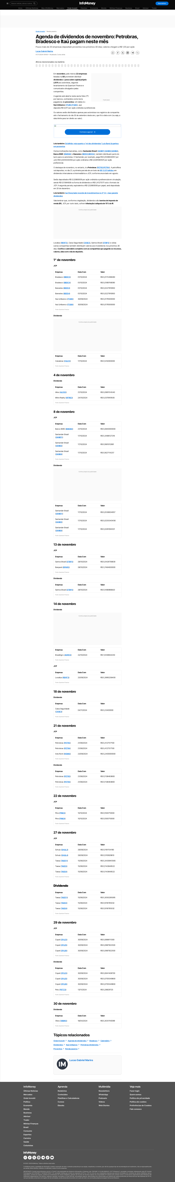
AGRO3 (68, 655)
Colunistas (28, 1145)
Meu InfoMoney (47, 8)
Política (26, 1102)
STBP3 (106, 243)
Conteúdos (63, 1094)
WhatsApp (103, 1094)
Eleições (84, 8)
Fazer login (134, 1091)
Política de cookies (138, 1102)
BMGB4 (67, 154)
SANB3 (108, 151)
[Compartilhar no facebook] (118, 53)
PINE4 (62, 819)
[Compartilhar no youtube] (52, 1157)
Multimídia (104, 1086)
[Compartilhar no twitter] (123, 53)
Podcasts (103, 1098)
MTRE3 (69, 398)
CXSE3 (87, 243)
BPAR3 (66, 567)
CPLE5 (64, 945)
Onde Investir (72, 8)
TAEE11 (64, 861)
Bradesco (93, 1041)
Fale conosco (136, 1109)
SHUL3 (65, 850)
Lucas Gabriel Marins (44, 51)
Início (20, 8)
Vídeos (102, 1102)
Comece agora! (86, 132)
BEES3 (85, 154)
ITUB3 (68, 105)
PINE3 (62, 813)
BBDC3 (67, 277)
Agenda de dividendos (77, 1041)
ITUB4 (74, 105)
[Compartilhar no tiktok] (47, 1157)
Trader (154, 8)
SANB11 (101, 151)
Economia (94, 8)
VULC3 (67, 361)
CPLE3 (64, 940)
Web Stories (104, 1105)
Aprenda (62, 1086)
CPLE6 (64, 951)
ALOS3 (63, 392)
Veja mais (135, 1086)
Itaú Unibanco (71, 1045)
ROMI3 (67, 754)
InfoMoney (29, 1086)
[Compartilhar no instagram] (25, 1157)
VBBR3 (64, 1021)
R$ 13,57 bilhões (107, 170)
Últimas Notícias (32, 8)
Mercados (60, 8)
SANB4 (115, 151)
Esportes (27, 1134)
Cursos (61, 1102)
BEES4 (91, 154)
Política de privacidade (140, 1098)
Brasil (137, 8)
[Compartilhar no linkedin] (127, 53)
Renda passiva (71, 1049)
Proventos (57, 1049)
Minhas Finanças (116, 8)
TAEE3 (64, 866)
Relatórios (62, 1091)
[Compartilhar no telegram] (132, 53)
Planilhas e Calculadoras (68, 1098)
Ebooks (61, 1105)
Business (128, 8)
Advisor (146, 8)
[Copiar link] (137, 53)
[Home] (87, 3)
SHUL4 (65, 855)
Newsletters (162, 3)
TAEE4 (64, 872)
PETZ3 (63, 990)
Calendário (105, 1041)
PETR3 (100, 167)
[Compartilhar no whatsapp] (113, 53)
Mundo (103, 8)
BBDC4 (67, 283)
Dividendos (58, 1045)
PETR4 (106, 167)
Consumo (27, 1131)
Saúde (26, 1142)
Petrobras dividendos (89, 1045)
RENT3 (64, 243)
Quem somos (135, 1094)
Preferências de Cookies (141, 1105)
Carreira (27, 1138)
